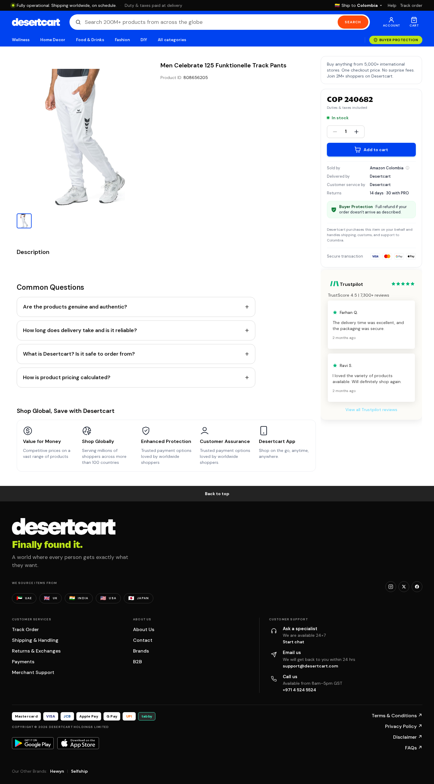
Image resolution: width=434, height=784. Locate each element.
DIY (143, 39)
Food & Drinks (90, 39)
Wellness (21, 39)
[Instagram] (390, 586)
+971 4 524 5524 (299, 689)
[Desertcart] (36, 22)
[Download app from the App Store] (78, 743)
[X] (404, 586)
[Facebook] (417, 586)
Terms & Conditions (397, 715)
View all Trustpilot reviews (371, 409)
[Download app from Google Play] (33, 743)
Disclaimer (407, 737)
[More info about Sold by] (407, 168)
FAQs (413, 748)
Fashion (122, 39)
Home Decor (52, 39)
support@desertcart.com (310, 666)
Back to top (217, 493)
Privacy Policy (403, 726)
